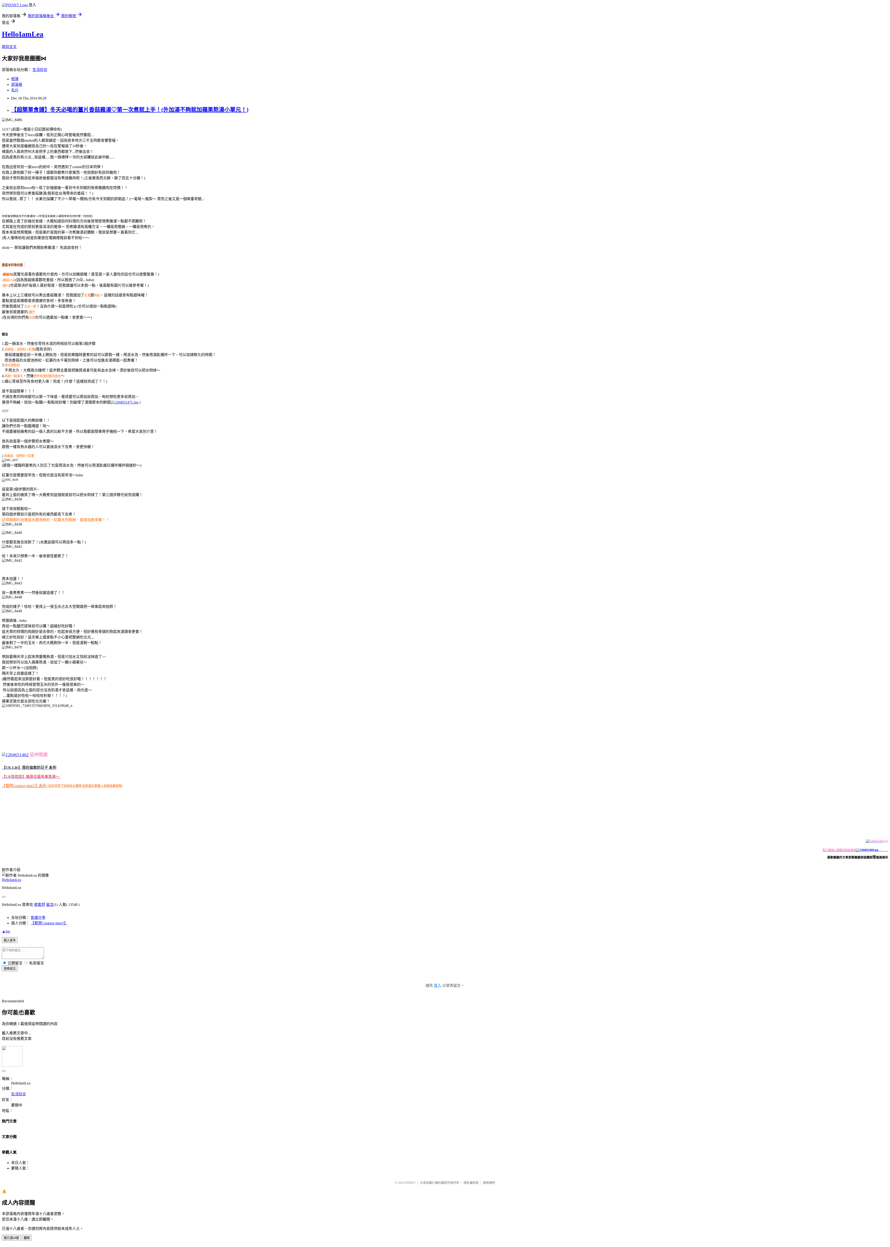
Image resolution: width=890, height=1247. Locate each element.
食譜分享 (38, 918)
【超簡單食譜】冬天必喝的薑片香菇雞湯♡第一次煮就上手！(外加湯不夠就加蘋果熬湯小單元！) (129, 110)
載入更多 (10, 940)
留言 (50, 905)
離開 (27, 1238)
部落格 (16, 85)
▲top (6, 931)
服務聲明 (489, 1182)
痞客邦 (39, 905)
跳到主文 (9, 47)
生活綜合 (39, 70)
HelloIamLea (22, 34)
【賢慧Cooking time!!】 (49, 923)
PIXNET (410, 1182)
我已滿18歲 (11, 1238)
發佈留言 (10, 968)
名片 (15, 90)
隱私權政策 (471, 1182)
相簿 (15, 79)
